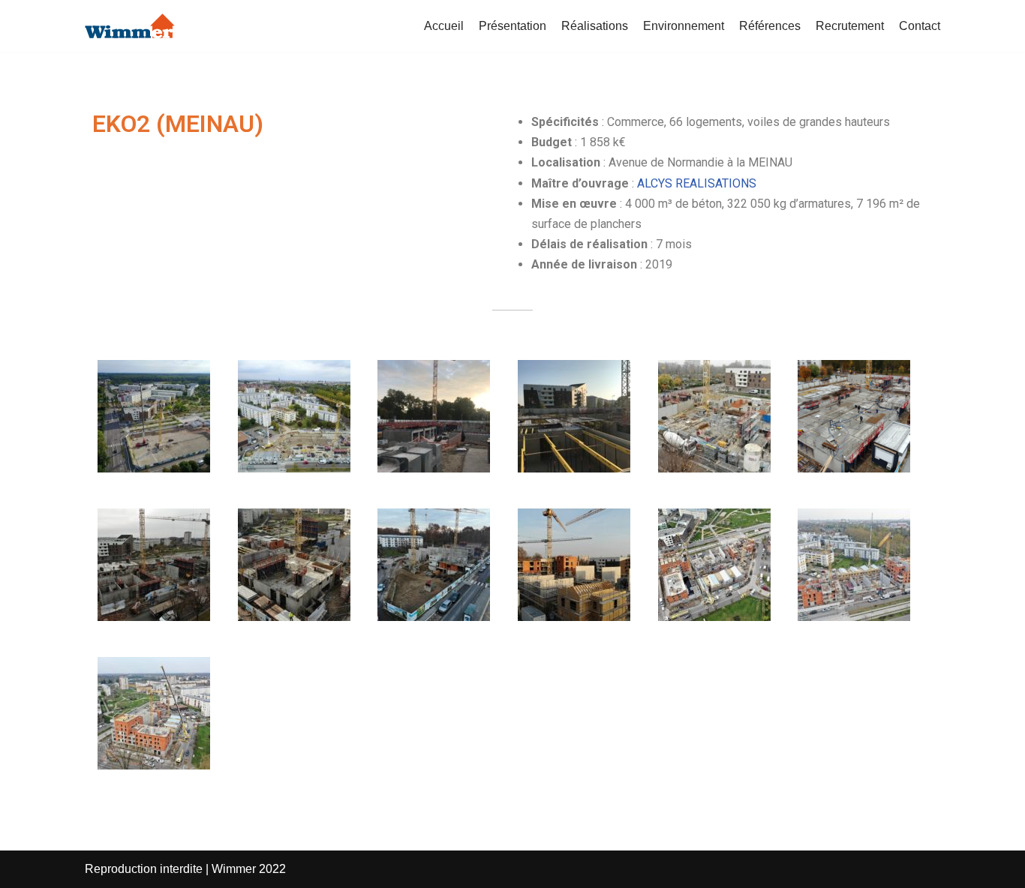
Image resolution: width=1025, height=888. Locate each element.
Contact (919, 26)
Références (770, 26)
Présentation (512, 26)
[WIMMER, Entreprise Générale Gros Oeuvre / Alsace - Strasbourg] (130, 26)
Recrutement (850, 26)
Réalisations (594, 26)
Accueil (444, 26)
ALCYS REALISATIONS (696, 183)
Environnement (683, 26)
